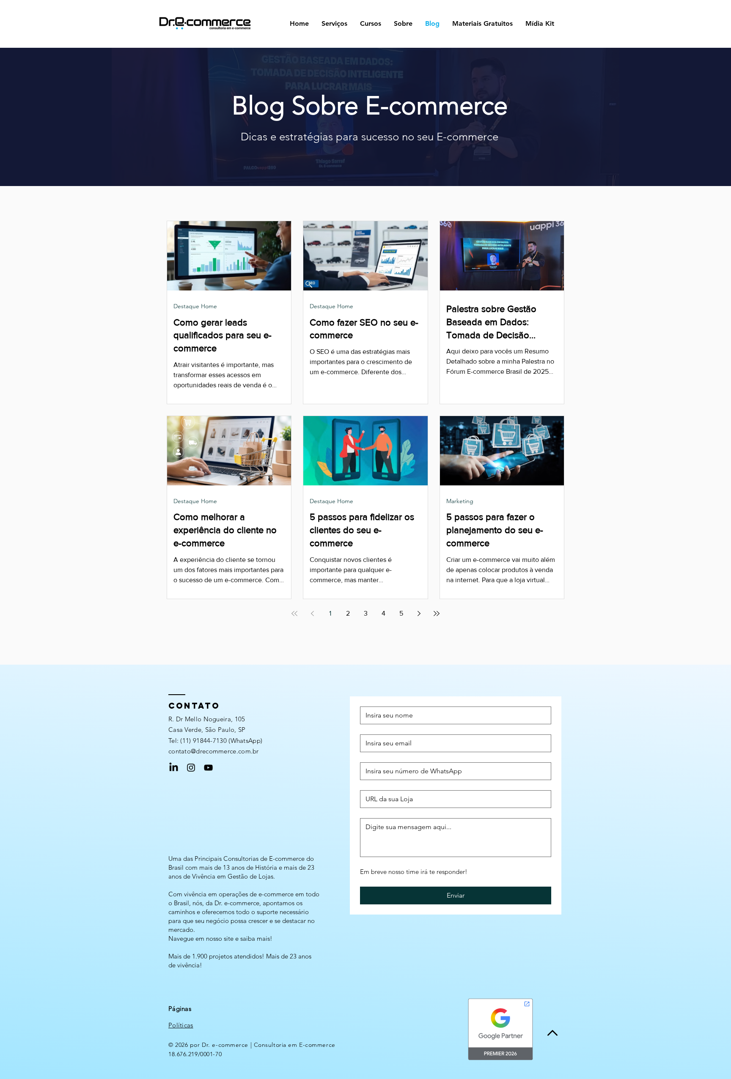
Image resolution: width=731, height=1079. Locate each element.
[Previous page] (312, 613)
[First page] (294, 613)
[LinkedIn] (173, 767)
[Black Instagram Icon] (191, 767)
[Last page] (436, 613)
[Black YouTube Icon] (208, 767)
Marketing (459, 501)
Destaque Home (195, 306)
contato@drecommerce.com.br (213, 751)
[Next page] (418, 613)
